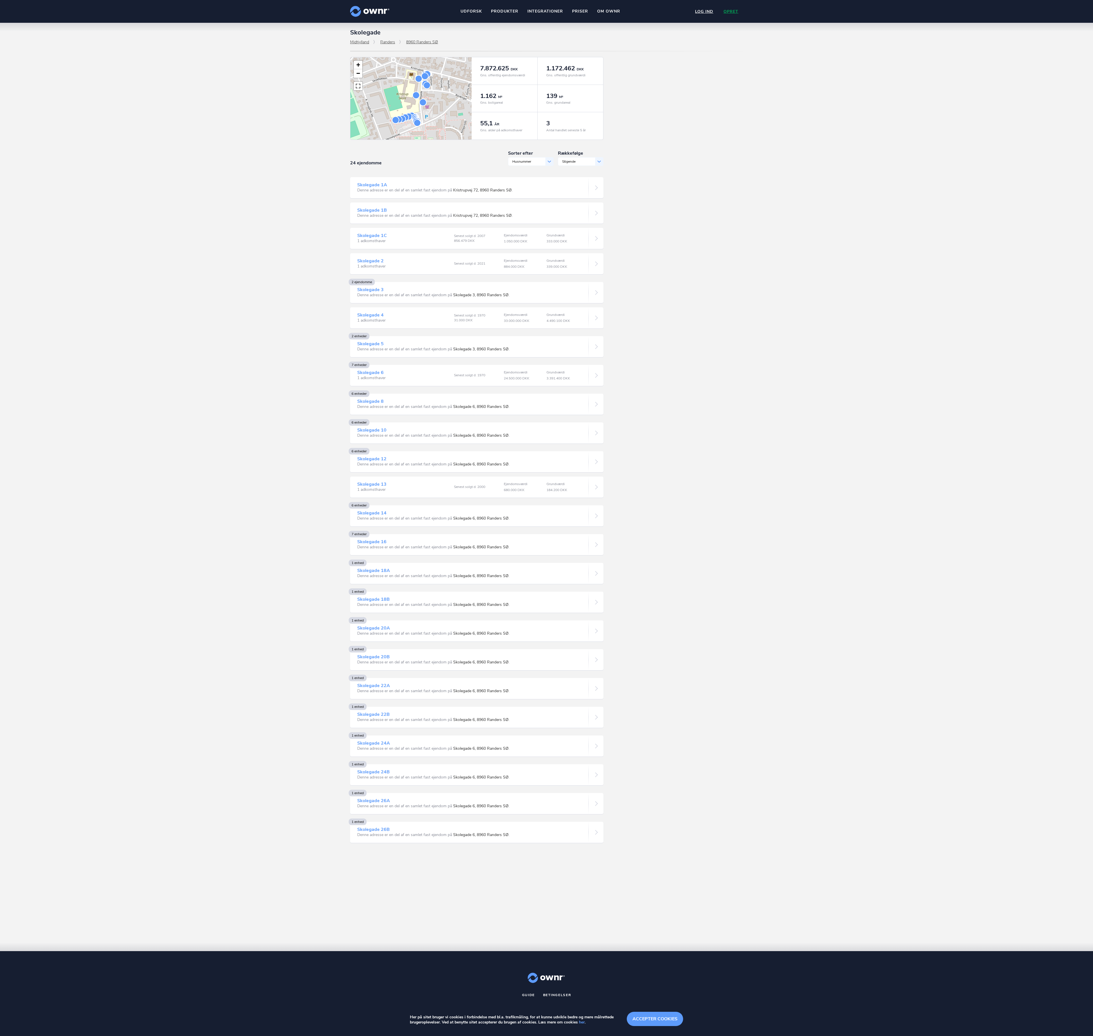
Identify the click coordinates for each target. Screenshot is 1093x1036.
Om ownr (608, 11)
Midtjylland (359, 42)
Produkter (504, 11)
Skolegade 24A (373, 743)
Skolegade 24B (373, 772)
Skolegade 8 (370, 401)
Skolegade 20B (373, 657)
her (582, 1022)
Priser (580, 11)
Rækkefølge (570, 153)
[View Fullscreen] (358, 86)
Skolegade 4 (370, 315)
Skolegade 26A (373, 801)
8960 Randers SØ (422, 42)
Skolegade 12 (372, 459)
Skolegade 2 (370, 261)
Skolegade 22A (373, 686)
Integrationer (545, 11)
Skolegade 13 (372, 484)
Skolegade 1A (372, 185)
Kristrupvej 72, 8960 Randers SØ (482, 190)
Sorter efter (520, 153)
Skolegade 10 (372, 430)
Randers (387, 42)
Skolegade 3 (370, 290)
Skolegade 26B (373, 829)
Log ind (704, 11)
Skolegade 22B (373, 714)
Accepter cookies (654, 1019)
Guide (528, 995)
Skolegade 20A (373, 628)
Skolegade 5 (370, 344)
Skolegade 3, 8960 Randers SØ (481, 295)
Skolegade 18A (373, 570)
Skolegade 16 (372, 542)
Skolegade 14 (372, 513)
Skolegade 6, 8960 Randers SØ (481, 406)
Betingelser (557, 995)
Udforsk (471, 11)
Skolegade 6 (370, 372)
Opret (731, 11)
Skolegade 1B (372, 210)
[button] (358, 65)
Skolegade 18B (373, 599)
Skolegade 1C (372, 235)
